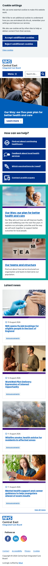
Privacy (27, 551)
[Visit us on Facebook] (8, 539)
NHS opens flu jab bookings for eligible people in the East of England (22, 328)
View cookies (7, 50)
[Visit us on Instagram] (24, 539)
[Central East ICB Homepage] (11, 64)
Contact (5, 551)
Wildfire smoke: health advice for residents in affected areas (23, 438)
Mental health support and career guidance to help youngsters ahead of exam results (24, 493)
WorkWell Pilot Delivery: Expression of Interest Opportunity (18, 384)
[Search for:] (32, 74)
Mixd (21, 563)
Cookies (36, 551)
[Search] (43, 74)
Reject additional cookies (19, 43)
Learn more (13, 120)
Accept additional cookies (19, 37)
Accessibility (17, 551)
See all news (40, 510)
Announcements (13, 338)
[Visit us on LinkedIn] (16, 539)
